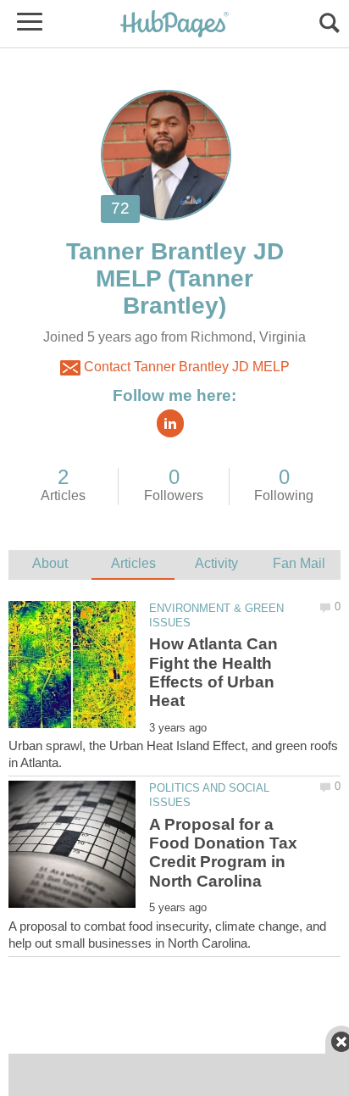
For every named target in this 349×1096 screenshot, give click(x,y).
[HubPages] (174, 25)
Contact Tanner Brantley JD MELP (185, 366)
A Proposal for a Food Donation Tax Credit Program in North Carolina (223, 852)
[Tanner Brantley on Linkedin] (170, 423)
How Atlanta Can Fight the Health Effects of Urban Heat (213, 672)
